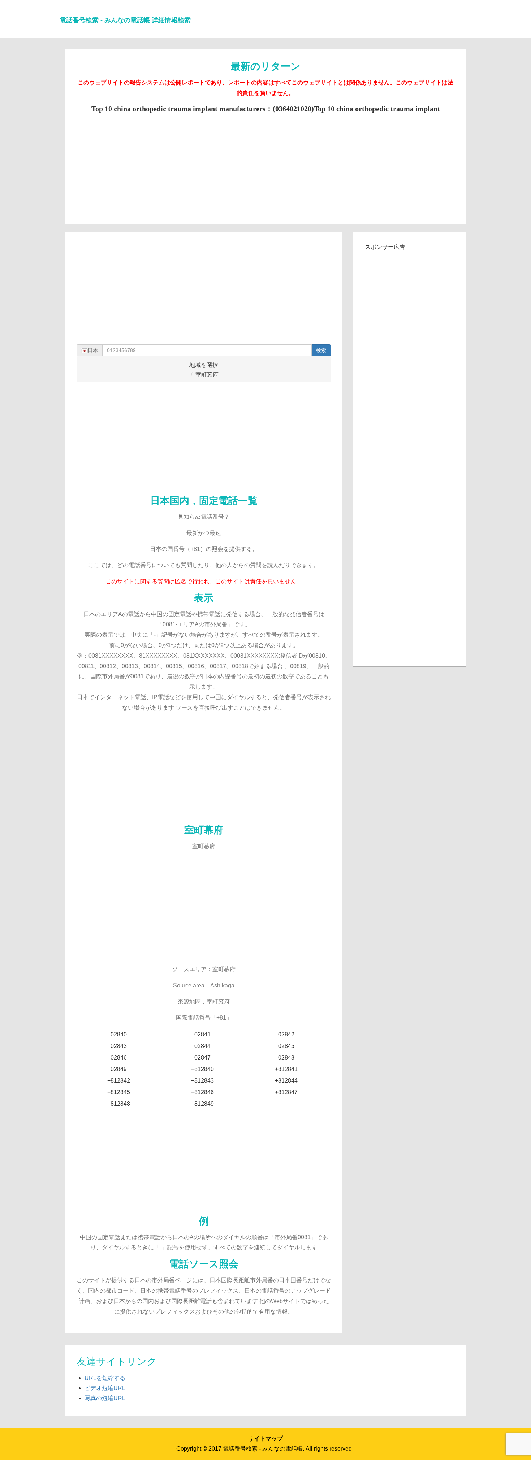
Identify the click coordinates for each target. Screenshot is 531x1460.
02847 (202, 1058)
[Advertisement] (265, 163)
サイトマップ (265, 1438)
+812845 (118, 1092)
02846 (119, 1058)
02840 (119, 1034)
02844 (202, 1046)
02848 (286, 1058)
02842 (286, 1034)
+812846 (202, 1092)
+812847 (286, 1092)
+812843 (202, 1081)
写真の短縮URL (105, 1398)
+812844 (286, 1081)
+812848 (118, 1104)
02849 (119, 1069)
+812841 (286, 1069)
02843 (119, 1046)
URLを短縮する (105, 1378)
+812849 (202, 1104)
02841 (202, 1034)
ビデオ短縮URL (105, 1388)
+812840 (202, 1069)
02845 (286, 1046)
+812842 (118, 1081)
